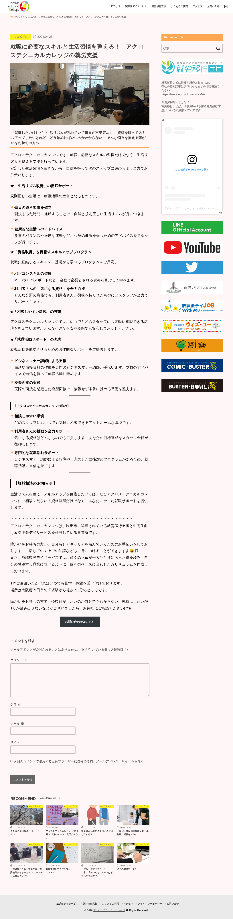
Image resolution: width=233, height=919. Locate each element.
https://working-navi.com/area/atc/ (183, 94)
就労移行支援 (159, 6)
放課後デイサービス (136, 6)
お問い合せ (213, 6)
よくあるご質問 (179, 6)
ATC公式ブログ (21, 36)
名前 (15, 704)
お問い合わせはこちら (80, 621)
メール (17, 723)
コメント (18, 660)
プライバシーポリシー (150, 903)
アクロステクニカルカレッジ (109, 910)
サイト (15, 742)
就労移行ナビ (169, 82)
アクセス (198, 6)
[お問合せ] (226, 6)
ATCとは (115, 6)
